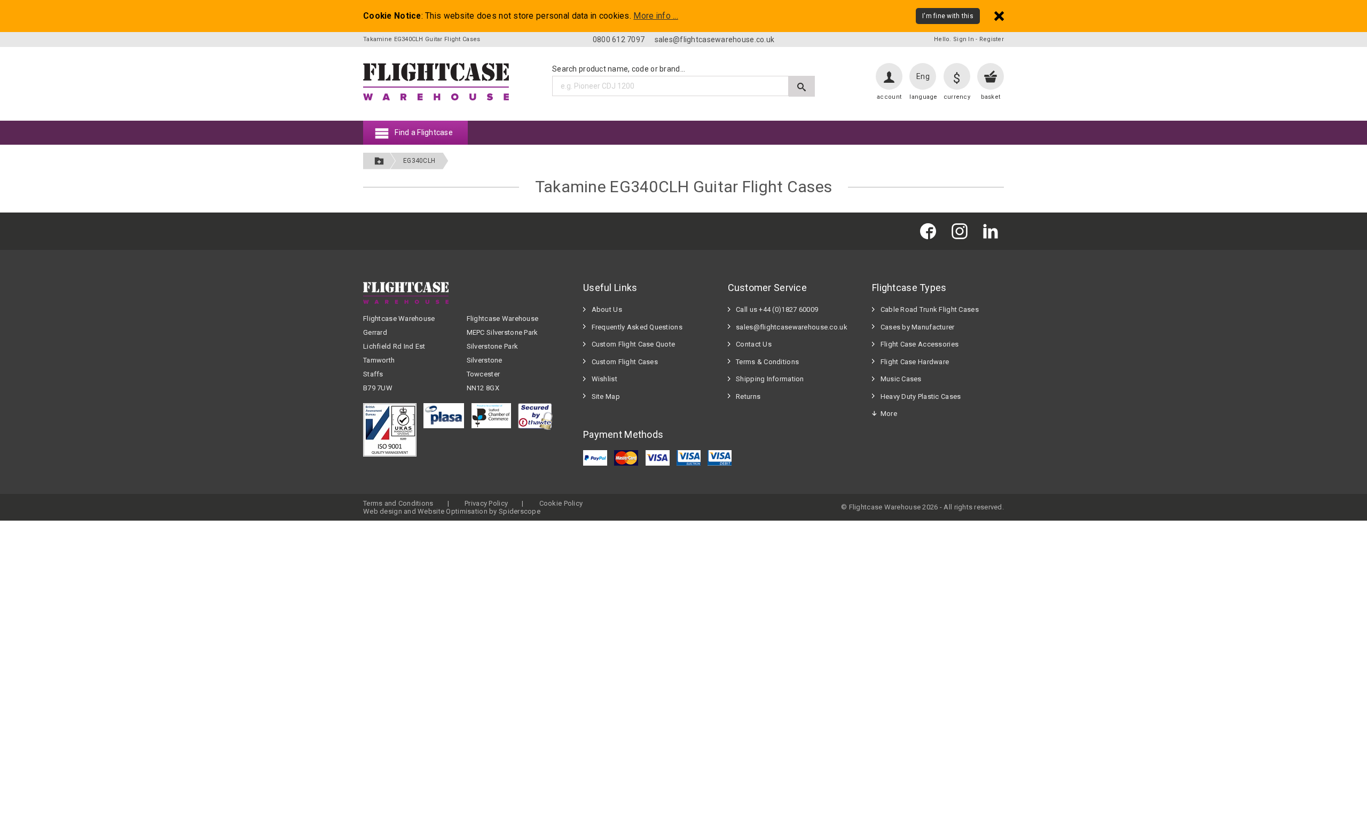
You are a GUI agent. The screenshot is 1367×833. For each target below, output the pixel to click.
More (889, 414)
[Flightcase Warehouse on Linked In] (993, 231)
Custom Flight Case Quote (633, 344)
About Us (607, 309)
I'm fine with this (947, 16)
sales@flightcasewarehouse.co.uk (715, 39)
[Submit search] (802, 86)
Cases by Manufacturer (918, 327)
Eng (923, 76)
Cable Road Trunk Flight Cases (930, 309)
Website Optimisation (453, 511)
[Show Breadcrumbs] (379, 161)
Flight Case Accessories (920, 344)
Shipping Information (770, 379)
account (889, 96)
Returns (748, 396)
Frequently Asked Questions (637, 327)
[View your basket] (990, 76)
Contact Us (754, 344)
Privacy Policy (486, 503)
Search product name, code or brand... (618, 69)
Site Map (606, 396)
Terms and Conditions (398, 503)
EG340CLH (419, 160)
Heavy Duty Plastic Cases (921, 396)
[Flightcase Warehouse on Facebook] (930, 231)
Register (991, 39)
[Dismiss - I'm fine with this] (999, 16)
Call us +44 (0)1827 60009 (777, 309)
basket (991, 96)
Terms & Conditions (767, 362)
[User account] (889, 76)
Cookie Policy (561, 503)
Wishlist (604, 379)
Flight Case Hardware (915, 362)
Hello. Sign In (954, 39)
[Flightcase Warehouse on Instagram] (962, 231)
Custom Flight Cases (625, 362)
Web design (382, 511)
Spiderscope (519, 511)
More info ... (655, 16)
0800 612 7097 (619, 39)
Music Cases (901, 379)
